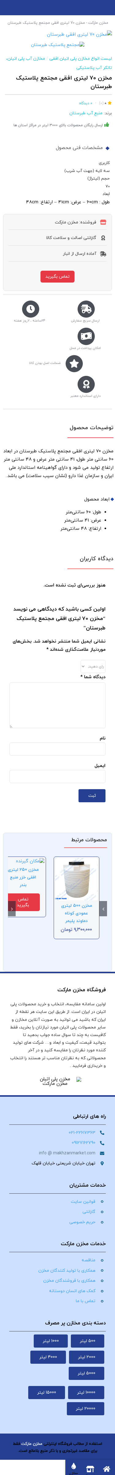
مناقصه (88, 1260)
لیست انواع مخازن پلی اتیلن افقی (80, 59)
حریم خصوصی (82, 1222)
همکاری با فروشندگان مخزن (69, 1281)
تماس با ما (85, 1301)
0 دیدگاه (85, 103)
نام (102, 738)
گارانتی (88, 1212)
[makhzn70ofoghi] (57, 34)
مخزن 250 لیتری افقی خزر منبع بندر (23, 877)
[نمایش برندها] (57, 45)
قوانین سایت (83, 1202)
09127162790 (83, 1143)
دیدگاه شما (92, 677)
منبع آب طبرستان (85, 113)
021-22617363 (82, 1133)
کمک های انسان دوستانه (72, 1291)
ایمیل (99, 766)
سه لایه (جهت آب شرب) (87, 171)
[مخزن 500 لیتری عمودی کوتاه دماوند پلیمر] (76, 861)
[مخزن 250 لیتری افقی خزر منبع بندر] (30, 861)
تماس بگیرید (57, 277)
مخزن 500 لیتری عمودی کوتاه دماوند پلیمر (76, 913)
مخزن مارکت (98, 22)
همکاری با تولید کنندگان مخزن (66, 1271)
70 (107, 186)
